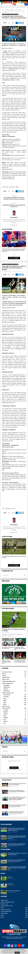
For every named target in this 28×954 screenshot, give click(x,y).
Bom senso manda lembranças (13, 891)
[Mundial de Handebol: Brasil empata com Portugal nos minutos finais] (5, 813)
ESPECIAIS (4, 675)
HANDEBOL (5, 717)
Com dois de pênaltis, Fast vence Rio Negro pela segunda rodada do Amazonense (16, 844)
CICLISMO (5, 713)
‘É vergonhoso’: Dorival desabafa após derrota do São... (20, 648)
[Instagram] (12, 945)
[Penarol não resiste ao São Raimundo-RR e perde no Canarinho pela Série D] (4, 861)
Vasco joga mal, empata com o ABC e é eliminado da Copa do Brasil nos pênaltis (14, 198)
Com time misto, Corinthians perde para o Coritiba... (13, 630)
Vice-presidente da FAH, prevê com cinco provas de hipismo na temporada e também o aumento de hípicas (17, 798)
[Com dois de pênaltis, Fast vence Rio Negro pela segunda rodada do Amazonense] (4, 845)
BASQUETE (5, 711)
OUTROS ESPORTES (6, 708)
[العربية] (2, 2)
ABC (3, 508)
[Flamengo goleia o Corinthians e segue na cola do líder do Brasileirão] (4, 855)
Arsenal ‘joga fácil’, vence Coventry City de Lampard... (20, 661)
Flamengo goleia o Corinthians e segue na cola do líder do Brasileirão (17, 853)
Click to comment (14, 258)
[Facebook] (5, 945)
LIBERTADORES (6, 690)
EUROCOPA (5, 689)
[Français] (12, 2)
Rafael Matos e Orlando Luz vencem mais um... (8, 647)
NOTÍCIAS (4, 706)
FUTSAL (5, 715)
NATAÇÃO (5, 721)
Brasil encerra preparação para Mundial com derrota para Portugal (17, 805)
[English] (9, 2)
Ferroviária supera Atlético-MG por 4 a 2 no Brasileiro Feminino (14, 556)
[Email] (22, 945)
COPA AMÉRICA (6, 685)
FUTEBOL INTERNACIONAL (7, 683)
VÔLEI (4, 723)
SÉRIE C (5, 702)
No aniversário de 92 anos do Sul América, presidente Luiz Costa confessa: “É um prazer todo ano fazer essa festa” (14, 250)
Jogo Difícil (9, 877)
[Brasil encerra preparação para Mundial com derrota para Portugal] (5, 806)
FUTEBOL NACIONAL (15, 14)
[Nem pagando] (4, 885)
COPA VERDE (6, 696)
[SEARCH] (24, 575)
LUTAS (4, 719)
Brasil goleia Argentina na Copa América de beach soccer (14, 206)
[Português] (22, 2)
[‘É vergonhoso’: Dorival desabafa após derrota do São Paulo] (20, 642)
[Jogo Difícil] (4, 879)
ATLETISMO (5, 710)
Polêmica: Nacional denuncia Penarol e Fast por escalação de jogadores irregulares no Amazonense (16, 837)
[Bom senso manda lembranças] (4, 892)
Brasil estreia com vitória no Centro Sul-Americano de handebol (17, 784)
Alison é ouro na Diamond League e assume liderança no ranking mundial (17, 791)
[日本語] (19, 2)
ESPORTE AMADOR (6, 677)
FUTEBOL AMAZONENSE (7, 681)
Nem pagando (10, 884)
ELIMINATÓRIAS (6, 687)
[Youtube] (19, 945)
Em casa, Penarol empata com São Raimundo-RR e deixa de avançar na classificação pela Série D (16, 868)
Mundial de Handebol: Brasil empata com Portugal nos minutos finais (16, 812)
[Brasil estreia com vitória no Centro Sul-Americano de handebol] (5, 785)
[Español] (25, 2)
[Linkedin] (15, 945)
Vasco (14, 508)
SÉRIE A (5, 698)
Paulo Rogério (5, 19)
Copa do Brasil (8, 508)
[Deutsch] (15, 2)
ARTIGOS (4, 673)
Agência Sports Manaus (7, 671)
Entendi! (17, 952)
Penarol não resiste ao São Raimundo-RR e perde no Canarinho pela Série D (16, 860)
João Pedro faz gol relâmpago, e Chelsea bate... (6, 662)
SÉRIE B (5, 700)
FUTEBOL (9, 14)
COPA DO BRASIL (4, 14)
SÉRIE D (5, 704)
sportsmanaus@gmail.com (16, 941)
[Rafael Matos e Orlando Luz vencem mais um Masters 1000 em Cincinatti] (8, 642)
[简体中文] (5, 2)
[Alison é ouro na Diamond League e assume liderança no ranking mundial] (5, 792)
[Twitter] (8, 945)
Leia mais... (23, 952)
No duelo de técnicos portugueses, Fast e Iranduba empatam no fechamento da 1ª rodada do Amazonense (16, 829)
